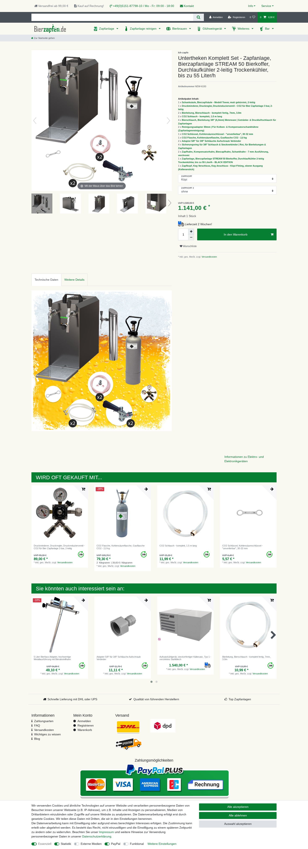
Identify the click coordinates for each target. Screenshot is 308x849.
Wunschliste (189, 246)
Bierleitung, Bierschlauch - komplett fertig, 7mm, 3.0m (211, 113)
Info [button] (250, 6)
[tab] (46, 280)
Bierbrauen (180, 28)
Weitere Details (74, 279)
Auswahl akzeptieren (238, 823)
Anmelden (84, 721)
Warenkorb (85, 730)
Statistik (66, 843)
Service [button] (266, 6)
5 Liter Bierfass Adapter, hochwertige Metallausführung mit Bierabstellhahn (52, 658)
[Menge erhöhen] (191, 231)
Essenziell (44, 843)
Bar (267, 28)
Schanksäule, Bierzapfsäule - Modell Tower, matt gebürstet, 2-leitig (218, 102)
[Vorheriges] (34, 120)
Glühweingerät (213, 28)
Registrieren (86, 725)
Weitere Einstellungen (162, 843)
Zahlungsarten (43, 721)
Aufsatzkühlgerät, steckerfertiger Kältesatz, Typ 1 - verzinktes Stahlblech (185, 658)
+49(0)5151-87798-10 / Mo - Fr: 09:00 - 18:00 (143, 6)
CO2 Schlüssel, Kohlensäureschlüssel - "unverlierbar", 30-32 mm (217, 134)
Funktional (137, 843)
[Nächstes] (168, 120)
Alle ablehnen (238, 815)
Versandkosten (209, 256)
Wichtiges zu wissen (47, 734)
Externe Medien (91, 843)
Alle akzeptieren (237, 806)
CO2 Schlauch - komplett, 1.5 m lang (202, 116)
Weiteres (244, 28)
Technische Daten (46, 279)
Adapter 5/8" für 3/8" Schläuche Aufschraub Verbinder (211, 141)
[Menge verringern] (191, 237)
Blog (37, 738)
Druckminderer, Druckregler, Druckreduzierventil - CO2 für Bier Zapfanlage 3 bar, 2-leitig (59, 546)
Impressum (106, 832)
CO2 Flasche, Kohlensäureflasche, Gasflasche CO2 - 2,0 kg (214, 137)
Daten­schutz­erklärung (96, 836)
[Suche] (198, 17)
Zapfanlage (107, 28)
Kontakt (188, 6)
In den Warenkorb (235, 234)
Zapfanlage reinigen (143, 28)
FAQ (37, 725)
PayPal (115, 843)
